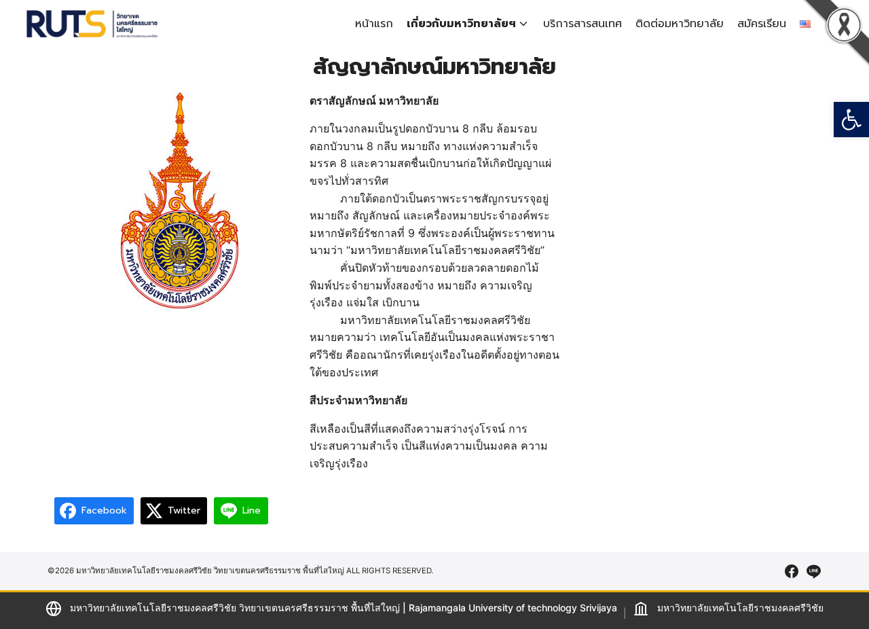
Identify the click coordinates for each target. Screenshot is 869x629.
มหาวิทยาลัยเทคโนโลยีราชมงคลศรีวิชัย (740, 607)
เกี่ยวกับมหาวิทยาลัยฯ (461, 24)
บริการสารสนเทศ (582, 24)
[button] (851, 119)
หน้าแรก (374, 24)
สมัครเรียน (761, 24)
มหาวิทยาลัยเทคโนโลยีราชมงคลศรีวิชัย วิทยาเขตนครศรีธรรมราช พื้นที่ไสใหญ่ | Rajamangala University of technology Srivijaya (343, 607)
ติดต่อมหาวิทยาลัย (679, 24)
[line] (813, 571)
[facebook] (791, 571)
